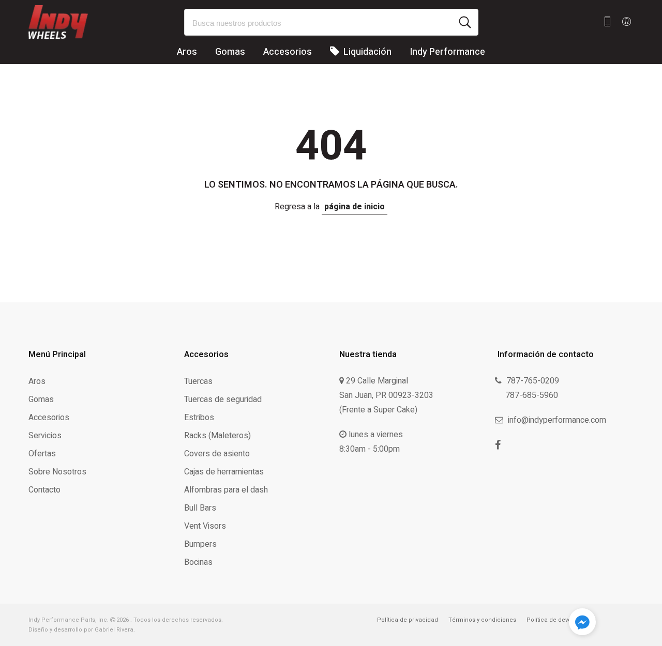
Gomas (230, 52)
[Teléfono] (607, 22)
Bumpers (200, 544)
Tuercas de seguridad (223, 399)
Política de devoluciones (561, 620)
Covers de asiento (217, 454)
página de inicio (354, 207)
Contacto (44, 490)
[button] (582, 623)
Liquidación (366, 52)
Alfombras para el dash (226, 490)
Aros (187, 52)
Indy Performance (447, 52)
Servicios (45, 435)
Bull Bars (200, 508)
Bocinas (198, 562)
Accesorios (287, 52)
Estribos (199, 417)
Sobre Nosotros (57, 472)
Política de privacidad (407, 620)
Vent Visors (205, 526)
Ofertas (42, 454)
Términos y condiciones (482, 620)
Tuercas (198, 381)
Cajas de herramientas (224, 472)
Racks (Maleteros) (217, 435)
